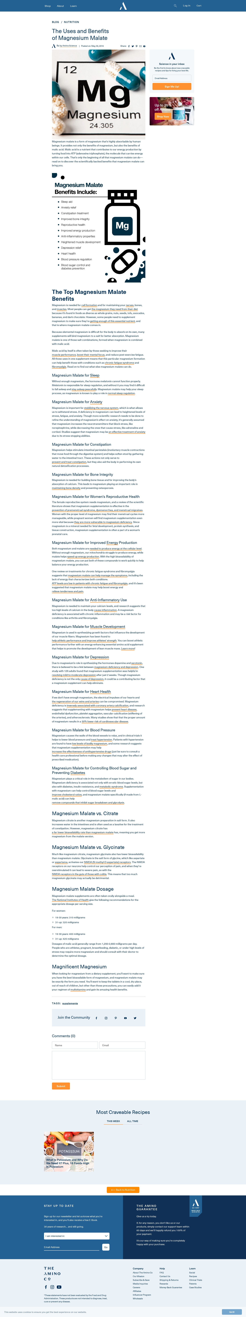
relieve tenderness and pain (67, 591)
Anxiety (96, 401)
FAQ (162, 1272)
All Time (132, 1121)
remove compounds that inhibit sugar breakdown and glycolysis (88, 802)
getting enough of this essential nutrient (112, 321)
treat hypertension (101, 739)
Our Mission (138, 1276)
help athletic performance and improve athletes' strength (84, 640)
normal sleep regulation (121, 393)
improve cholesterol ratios (67, 794)
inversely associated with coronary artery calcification (97, 705)
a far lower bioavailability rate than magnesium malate (82, 832)
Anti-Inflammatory (105, 599)
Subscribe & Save (141, 1280)
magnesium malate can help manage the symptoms (97, 575)
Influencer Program (142, 1294)
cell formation (89, 305)
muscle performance (64, 354)
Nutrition (71, 22)
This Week (113, 1121)
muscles (61, 309)
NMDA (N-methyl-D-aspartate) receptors (107, 862)
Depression (99, 657)
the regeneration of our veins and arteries (75, 701)
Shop (48, 6)
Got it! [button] (231, 1311)
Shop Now (163, 116)
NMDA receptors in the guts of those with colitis (79, 874)
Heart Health (100, 691)
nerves (130, 305)
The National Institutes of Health (70, 900)
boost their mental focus (91, 354)
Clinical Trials (195, 1280)
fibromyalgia (59, 366)
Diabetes (77, 772)
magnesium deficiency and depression (116, 667)
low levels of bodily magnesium (89, 743)
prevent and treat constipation (69, 462)
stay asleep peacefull (84, 389)
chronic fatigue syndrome (119, 362)
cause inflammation (105, 610)
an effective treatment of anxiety (127, 432)
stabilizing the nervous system (101, 408)
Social (192, 1272)
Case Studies (195, 1287)
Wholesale (138, 1298)
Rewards (164, 1283)
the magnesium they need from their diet (115, 309)
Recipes (193, 1276)
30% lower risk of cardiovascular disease (105, 721)
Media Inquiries (140, 1283)
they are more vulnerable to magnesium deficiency (103, 522)
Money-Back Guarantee (171, 1287)
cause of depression (92, 679)
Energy (112, 542)
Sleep (94, 375)
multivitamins (78, 989)
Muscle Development (107, 626)
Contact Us (165, 1276)
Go (105, 1247)
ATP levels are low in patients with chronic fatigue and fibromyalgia (90, 583)
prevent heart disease (124, 709)
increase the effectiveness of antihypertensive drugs (81, 751)
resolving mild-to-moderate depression (74, 675)
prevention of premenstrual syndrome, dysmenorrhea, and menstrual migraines (97, 510)
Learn (73, 6)
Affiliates (137, 1291)
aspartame (61, 862)
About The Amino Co (142, 1272)
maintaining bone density (66, 488)
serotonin (136, 663)
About (60, 6)
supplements (70, 1003)
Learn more (128, 648)
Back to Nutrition (125, 1190)
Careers (136, 1287)
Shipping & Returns (169, 1280)
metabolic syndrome (111, 786)
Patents (192, 1283)
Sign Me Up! (172, 86)
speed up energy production (83, 556)
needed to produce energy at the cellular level (116, 548)
